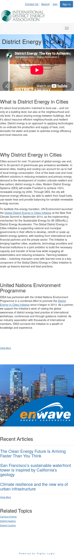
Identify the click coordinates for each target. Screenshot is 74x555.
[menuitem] (33, 3)
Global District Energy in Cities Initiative (28, 213)
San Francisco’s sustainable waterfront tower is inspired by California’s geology (35, 469)
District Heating (8, 521)
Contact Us (31, 4)
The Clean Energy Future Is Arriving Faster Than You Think (33, 453)
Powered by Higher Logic (37, 553)
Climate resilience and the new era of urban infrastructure (34, 486)
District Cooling (8, 525)
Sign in (66, 4)
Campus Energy (8, 516)
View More (5, 348)
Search (45, 4)
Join (55, 4)
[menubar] (42, 3)
